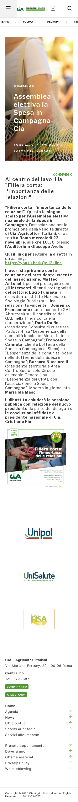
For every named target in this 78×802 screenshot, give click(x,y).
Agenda (11, 712)
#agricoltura (23, 151)
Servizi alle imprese (22, 735)
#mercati (43, 151)
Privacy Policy (17, 763)
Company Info (17, 686)
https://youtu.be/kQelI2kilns (33, 263)
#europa (53, 21)
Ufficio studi (16, 723)
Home (10, 706)
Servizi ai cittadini (21, 729)
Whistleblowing (18, 769)
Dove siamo (15, 751)
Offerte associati (20, 757)
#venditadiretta (26, 144)
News (10, 717)
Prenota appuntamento (25, 745)
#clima (28, 21)
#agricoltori (52, 144)
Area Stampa (16, 694)
